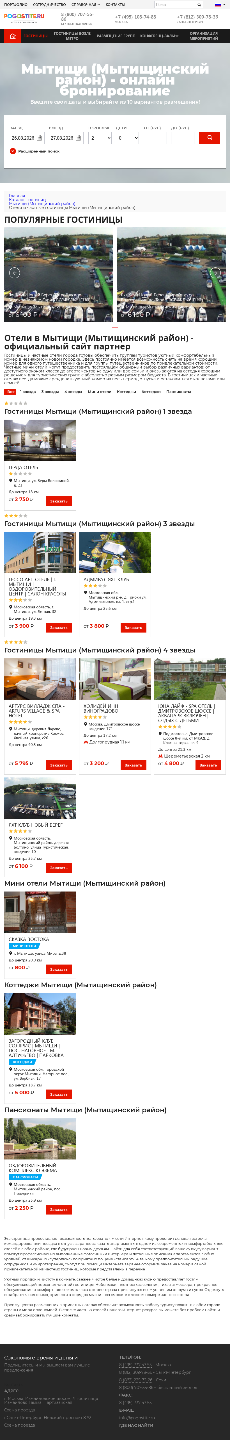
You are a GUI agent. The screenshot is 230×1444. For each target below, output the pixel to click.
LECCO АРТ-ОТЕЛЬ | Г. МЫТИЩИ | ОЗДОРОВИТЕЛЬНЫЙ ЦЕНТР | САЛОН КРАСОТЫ (37, 586)
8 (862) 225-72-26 (135, 1379)
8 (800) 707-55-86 (77, 16)
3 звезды (50, 391)
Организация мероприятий (204, 36)
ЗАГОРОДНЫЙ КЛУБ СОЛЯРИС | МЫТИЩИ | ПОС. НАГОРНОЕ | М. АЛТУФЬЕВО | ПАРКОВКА (36, 1048)
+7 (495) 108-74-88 (135, 16)
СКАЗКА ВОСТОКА (29, 939)
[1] (209, 138)
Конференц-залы (157, 35)
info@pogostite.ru (137, 1417)
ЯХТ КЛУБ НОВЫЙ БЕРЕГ (36, 825)
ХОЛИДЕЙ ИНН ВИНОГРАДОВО (101, 708)
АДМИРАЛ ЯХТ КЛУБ (106, 579)
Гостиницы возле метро (72, 36)
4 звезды (73, 391)
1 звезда (28, 391)
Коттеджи (126, 391)
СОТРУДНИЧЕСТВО (49, 4)
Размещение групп (116, 35)
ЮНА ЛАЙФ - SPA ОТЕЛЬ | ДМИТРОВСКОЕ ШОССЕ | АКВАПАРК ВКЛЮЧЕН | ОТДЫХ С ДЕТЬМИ (186, 713)
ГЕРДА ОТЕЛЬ (23, 467)
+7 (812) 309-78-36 (197, 16)
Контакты (115, 4)
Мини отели (99, 391)
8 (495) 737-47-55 (135, 1364)
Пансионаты (178, 391)
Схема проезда (19, 1410)
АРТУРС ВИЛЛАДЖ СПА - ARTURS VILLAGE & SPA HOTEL (37, 711)
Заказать (59, 501)
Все (11, 391)
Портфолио (15, 4)
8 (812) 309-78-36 (135, 1372)
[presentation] (14, 273)
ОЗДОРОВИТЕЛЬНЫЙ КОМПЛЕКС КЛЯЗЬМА (33, 1168)
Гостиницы (36, 35)
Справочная (84, 4)
